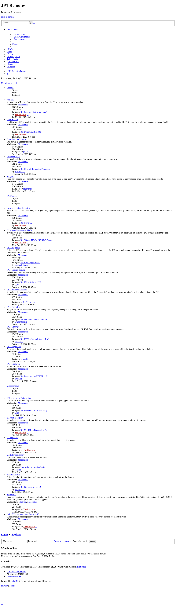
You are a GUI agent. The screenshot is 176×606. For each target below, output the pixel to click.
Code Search (12, 119)
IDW (17, 285)
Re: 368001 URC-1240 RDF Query (36, 240)
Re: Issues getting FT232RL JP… (35, 376)
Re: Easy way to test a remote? (33, 112)
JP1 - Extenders (13, 307)
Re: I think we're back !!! (31, 487)
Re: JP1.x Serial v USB (30, 282)
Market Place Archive (16, 455)
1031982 (19, 171)
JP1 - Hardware (13, 364)
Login (4, 534)
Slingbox (10, 176)
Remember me (79, 541)
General (10, 87)
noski (25, 359)
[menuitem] (18, 34)
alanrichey (27, 189)
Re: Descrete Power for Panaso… (35, 169)
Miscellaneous (13, 386)
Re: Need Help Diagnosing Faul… (35, 430)
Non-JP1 (10, 100)
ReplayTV (11, 494)
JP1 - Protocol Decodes (17, 289)
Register (16, 534)
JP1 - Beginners (13, 247)
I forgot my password (62, 541)
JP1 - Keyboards (14, 346)
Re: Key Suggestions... (30, 262)
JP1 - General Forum (16, 270)
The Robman (20, 114)
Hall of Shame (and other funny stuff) (23, 514)
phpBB (15, 581)
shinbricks (81, 567)
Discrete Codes (13, 156)
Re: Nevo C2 (26, 223)
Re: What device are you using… (34, 410)
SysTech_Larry (21, 265)
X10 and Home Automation (19, 398)
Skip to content (7, 17)
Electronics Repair (15, 418)
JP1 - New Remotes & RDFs (19, 230)
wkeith (18, 470)
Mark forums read (9, 83)
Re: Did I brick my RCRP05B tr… (35, 319)
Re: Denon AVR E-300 (30, 132)
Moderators (23, 104)
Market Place (12, 437)
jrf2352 (26, 152)
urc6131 (18, 379)
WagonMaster (21, 322)
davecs (18, 341)
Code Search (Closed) (16, 139)
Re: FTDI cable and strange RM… (35, 339)
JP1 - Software (13, 327)
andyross (19, 489)
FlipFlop (22, 502)
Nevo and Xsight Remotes (18, 208)
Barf (17, 413)
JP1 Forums (12, 196)
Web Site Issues (13, 475)
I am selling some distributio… (33, 467)
